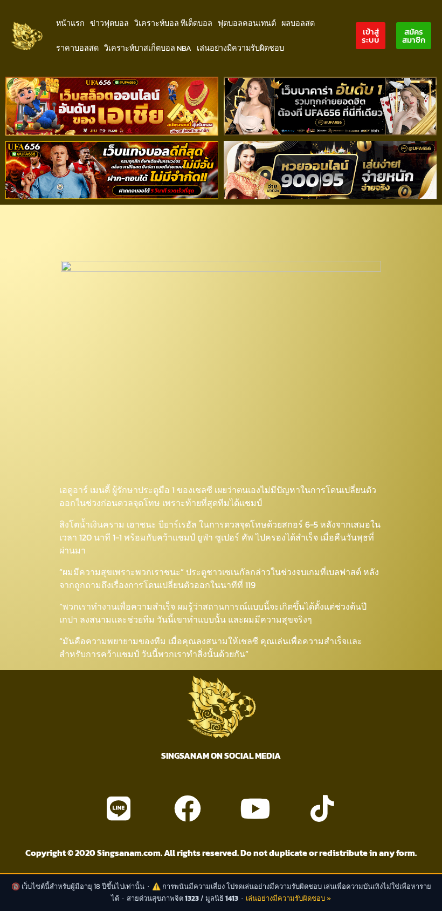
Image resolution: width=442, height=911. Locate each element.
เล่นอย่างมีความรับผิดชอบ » (288, 898)
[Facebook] (188, 808)
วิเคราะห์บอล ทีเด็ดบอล (173, 23)
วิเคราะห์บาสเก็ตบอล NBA (147, 48)
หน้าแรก (70, 23)
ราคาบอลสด (77, 48)
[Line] (119, 808)
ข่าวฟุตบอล (109, 23)
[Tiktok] (322, 808)
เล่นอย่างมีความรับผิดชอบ (240, 48)
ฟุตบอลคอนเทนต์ (247, 23)
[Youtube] (255, 808)
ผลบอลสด (298, 23)
